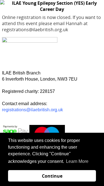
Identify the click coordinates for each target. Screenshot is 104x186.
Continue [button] (52, 176)
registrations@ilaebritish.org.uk (32, 109)
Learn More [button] (77, 161)
